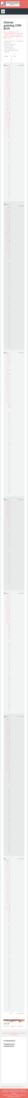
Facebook (14, 1026)
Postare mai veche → (20, 1033)
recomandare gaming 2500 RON (15, 36)
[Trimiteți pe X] (7, 1023)
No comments (8, 37)
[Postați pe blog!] (6, 1023)
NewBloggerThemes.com (14, 1096)
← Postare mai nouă (7, 1033)
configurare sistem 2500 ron (10, 33)
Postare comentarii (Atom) (16, 1086)
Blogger (14, 1093)
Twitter (21, 1026)
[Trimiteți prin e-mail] (4, 1023)
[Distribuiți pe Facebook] (8, 1023)
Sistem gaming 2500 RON (12, 25)
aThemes (11, 1094)
